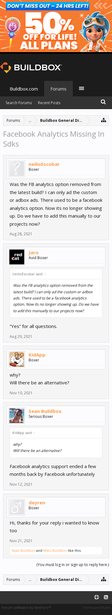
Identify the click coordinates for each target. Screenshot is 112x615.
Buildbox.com (24, 89)
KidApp (37, 355)
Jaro (34, 252)
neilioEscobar (44, 164)
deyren (37, 502)
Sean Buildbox (45, 411)
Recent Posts (49, 102)
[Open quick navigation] (103, 120)
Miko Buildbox (55, 550)
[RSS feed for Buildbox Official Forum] (105, 597)
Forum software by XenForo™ (26, 607)
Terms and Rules (96, 607)
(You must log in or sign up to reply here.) (72, 564)
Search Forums (19, 102)
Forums (58, 89)
